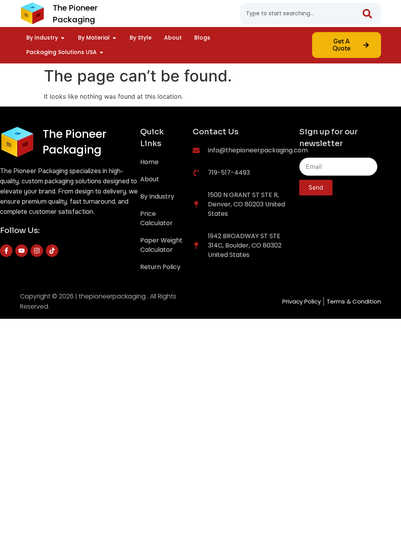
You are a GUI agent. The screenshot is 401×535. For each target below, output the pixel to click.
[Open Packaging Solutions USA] (101, 52)
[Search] (369, 13)
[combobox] (302, 13)
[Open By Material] (114, 38)
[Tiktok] (52, 250)
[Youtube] (21, 250)
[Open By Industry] (62, 38)
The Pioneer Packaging (75, 142)
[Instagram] (37, 250)
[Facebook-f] (6, 250)
